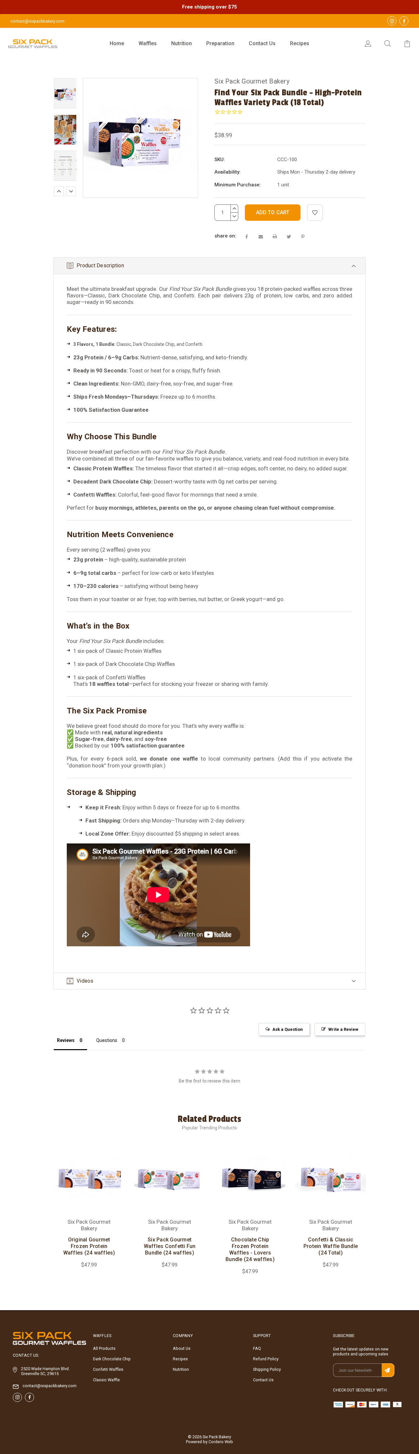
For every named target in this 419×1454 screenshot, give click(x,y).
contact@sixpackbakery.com (37, 21)
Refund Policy (266, 1358)
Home (117, 43)
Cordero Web (221, 1441)
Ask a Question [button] (287, 1029)
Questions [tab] (106, 1040)
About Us (182, 1348)
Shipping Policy (267, 1369)
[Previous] (59, 191)
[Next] (71, 191)
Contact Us (262, 43)
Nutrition (181, 43)
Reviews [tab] (66, 1040)
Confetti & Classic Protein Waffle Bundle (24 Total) (330, 1246)
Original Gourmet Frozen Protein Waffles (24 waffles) (89, 1246)
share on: (225, 236)
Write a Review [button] (343, 1029)
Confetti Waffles (108, 1369)
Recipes (299, 43)
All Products (104, 1348)
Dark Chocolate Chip (112, 1358)
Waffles (147, 43)
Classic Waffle (106, 1379)
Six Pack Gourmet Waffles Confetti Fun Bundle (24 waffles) (170, 1246)
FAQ (257, 1348)
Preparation (220, 43)
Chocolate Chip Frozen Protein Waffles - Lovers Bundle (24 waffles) (250, 1249)
